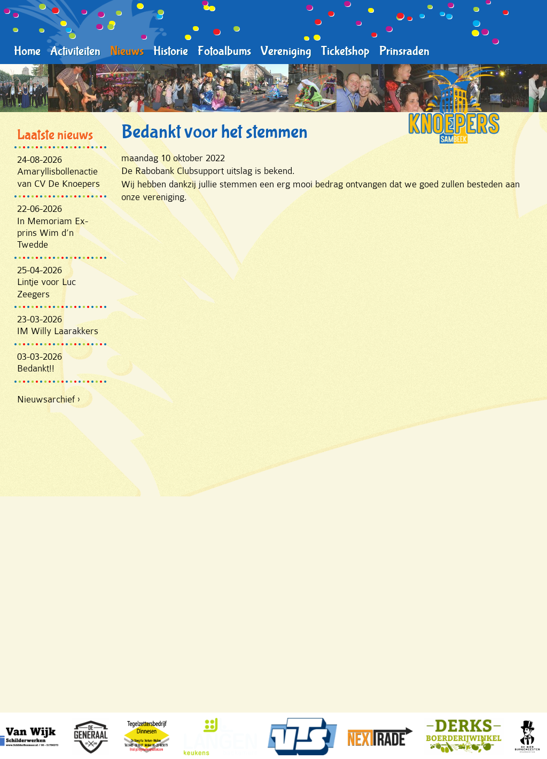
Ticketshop (345, 51)
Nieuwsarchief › (48, 399)
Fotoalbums (224, 51)
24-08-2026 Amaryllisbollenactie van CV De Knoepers (58, 171)
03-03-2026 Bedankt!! (39, 362)
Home (27, 51)
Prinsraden (404, 51)
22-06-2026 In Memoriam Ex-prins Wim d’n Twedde (52, 226)
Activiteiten (75, 51)
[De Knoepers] (454, 105)
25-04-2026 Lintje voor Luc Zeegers (46, 282)
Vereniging (286, 51)
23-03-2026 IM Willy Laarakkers (57, 325)
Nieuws (127, 51)
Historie (170, 51)
